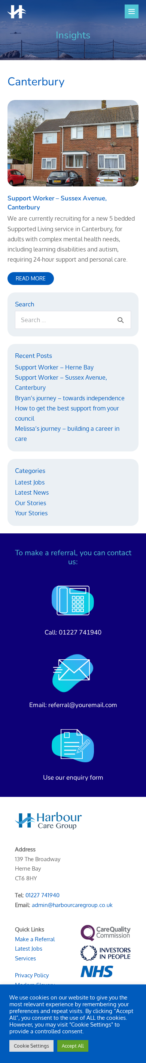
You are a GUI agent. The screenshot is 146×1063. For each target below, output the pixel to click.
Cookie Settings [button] (31, 1046)
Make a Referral (35, 939)
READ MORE (35, 280)
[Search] (120, 320)
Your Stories (31, 513)
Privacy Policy (32, 975)
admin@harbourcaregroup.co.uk (72, 905)
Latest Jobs (30, 482)
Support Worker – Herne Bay (54, 367)
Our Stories (30, 503)
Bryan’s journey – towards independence (70, 398)
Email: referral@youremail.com (73, 705)
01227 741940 (80, 632)
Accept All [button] (73, 1046)
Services (25, 958)
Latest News (32, 492)
